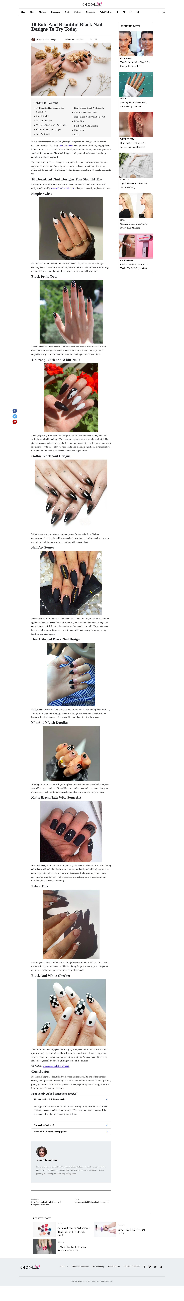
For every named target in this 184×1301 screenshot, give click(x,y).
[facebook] (15, 411)
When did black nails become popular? (50, 1132)
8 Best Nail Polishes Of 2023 (56, 1066)
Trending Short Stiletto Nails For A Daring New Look (133, 104)
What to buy (106, 12)
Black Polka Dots (44, 120)
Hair (23, 12)
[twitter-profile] (124, 12)
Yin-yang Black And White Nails (51, 125)
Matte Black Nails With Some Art (89, 117)
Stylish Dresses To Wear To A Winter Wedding (134, 185)
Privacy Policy (98, 1267)
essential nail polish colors (63, 188)
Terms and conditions (80, 1267)
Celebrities (90, 12)
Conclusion (79, 130)
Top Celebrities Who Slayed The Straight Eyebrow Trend (135, 64)
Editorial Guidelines (132, 1267)
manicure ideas (66, 145)
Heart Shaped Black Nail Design (89, 108)
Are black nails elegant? (44, 1125)
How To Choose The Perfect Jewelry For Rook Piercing (133, 145)
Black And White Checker (86, 126)
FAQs (76, 134)
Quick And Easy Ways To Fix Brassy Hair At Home (133, 226)
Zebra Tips (79, 121)
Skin (32, 12)
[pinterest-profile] (137, 12)
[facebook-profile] (117, 12)
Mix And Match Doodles (85, 112)
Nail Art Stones (43, 134)
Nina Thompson (51, 39)
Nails (95, 39)
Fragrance (55, 12)
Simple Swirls (42, 116)
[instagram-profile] (131, 12)
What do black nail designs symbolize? (50, 1099)
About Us (64, 1267)
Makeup (42, 12)
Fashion (77, 12)
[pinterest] (15, 422)
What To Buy (127, 139)
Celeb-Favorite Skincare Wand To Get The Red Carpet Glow (134, 266)
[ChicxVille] (162, 12)
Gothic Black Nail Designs (48, 129)
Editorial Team (114, 1267)
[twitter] (15, 416)
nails (67, 12)
